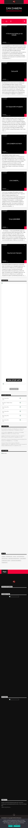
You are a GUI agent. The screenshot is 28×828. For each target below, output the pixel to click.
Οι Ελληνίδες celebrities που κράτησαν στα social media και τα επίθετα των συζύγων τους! (12, 433)
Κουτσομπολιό (20, 556)
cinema (3, 556)
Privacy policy (17, 826)
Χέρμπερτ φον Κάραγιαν (14, 253)
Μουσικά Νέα (4, 558)
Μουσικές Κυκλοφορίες (14, 558)
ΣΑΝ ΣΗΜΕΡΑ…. (14, 180)
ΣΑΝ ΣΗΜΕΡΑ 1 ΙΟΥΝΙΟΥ (14, 143)
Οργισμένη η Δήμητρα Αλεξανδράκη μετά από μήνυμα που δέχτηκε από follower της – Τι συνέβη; (14, 440)
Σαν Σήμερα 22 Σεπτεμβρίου (14, 107)
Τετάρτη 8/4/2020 (14, 219)
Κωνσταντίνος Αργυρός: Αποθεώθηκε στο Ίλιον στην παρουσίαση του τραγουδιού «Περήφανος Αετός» (12, 429)
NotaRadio (4, 42)
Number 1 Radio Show (7, 402)
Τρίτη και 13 (14, 71)
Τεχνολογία (4, 562)
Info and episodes (14, 389)
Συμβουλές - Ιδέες (6, 560)
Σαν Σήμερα (4, 26)
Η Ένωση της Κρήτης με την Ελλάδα (14, 34)
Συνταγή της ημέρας (16, 560)
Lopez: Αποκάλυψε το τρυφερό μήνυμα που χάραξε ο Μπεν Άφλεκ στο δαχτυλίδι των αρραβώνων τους (12, 436)
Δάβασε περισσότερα (5, 807)
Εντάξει (10, 826)
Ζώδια (14, 556)
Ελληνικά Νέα (9, 556)
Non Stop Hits (5, 398)
